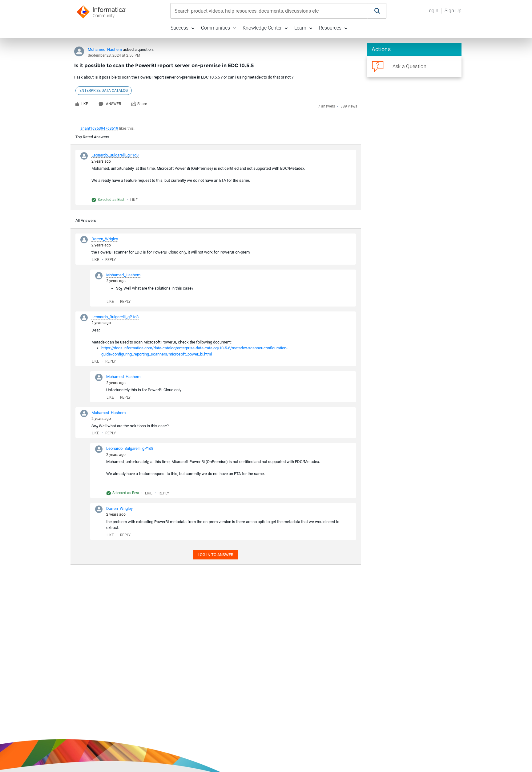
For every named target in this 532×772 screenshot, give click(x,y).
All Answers (85, 220)
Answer (113, 104)
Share (142, 104)
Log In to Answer (215, 554)
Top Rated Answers (92, 137)
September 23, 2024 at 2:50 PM (114, 55)
